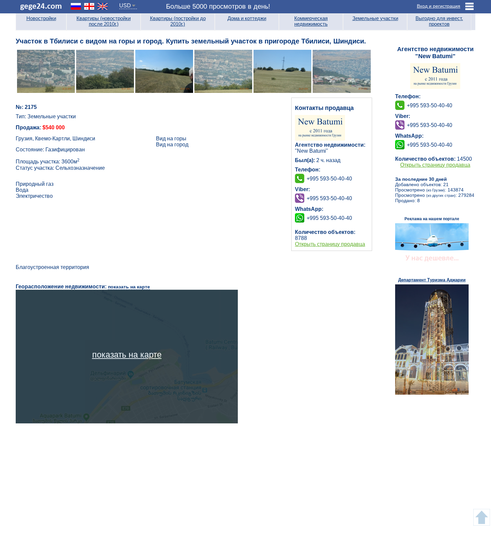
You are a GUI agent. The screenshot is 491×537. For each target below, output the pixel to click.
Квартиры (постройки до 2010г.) (178, 21)
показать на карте (129, 286)
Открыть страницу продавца (330, 244)
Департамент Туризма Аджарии (432, 279)
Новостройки (41, 18)
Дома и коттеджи (246, 18)
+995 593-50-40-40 (329, 198)
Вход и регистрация (438, 6)
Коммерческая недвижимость (311, 21)
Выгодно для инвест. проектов (439, 21)
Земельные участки (375, 18)
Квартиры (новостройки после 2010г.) (103, 21)
